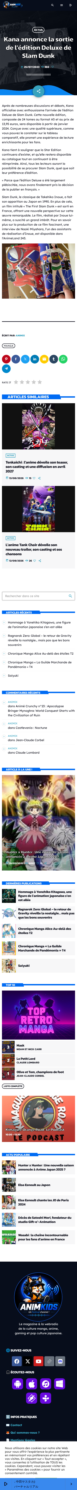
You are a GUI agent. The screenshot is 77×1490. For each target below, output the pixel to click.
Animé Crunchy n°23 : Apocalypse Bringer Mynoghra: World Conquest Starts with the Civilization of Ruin (41, 710)
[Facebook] (17, 1361)
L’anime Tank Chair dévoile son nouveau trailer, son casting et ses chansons (34, 549)
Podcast (12, 1122)
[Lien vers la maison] (12, 5)
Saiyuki (13, 675)
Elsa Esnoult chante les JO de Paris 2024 (43, 1202)
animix (20, 336)
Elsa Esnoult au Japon (34, 1184)
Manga (8, 345)
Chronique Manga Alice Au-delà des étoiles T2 (40, 653)
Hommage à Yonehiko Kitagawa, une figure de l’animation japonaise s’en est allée (45, 895)
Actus (38, 30)
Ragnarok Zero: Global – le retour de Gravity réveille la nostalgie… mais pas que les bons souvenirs (39, 640)
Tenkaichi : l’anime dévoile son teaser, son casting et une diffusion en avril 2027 (37, 466)
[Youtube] (38, 1361)
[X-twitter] (28, 1361)
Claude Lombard (27, 752)
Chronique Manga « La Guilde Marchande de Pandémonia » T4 (41, 948)
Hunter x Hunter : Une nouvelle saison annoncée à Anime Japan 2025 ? (37, 854)
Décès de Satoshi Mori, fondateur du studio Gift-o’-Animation (44, 1219)
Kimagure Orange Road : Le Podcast (35, 1129)
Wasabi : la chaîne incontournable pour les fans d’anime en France (43, 1237)
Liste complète (13, 1086)
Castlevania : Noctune (31, 728)
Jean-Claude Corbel (30, 740)
